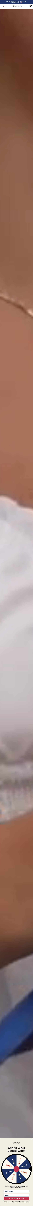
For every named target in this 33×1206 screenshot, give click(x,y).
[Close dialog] (32, 1139)
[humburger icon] (3, 6)
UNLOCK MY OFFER (16, 1199)
